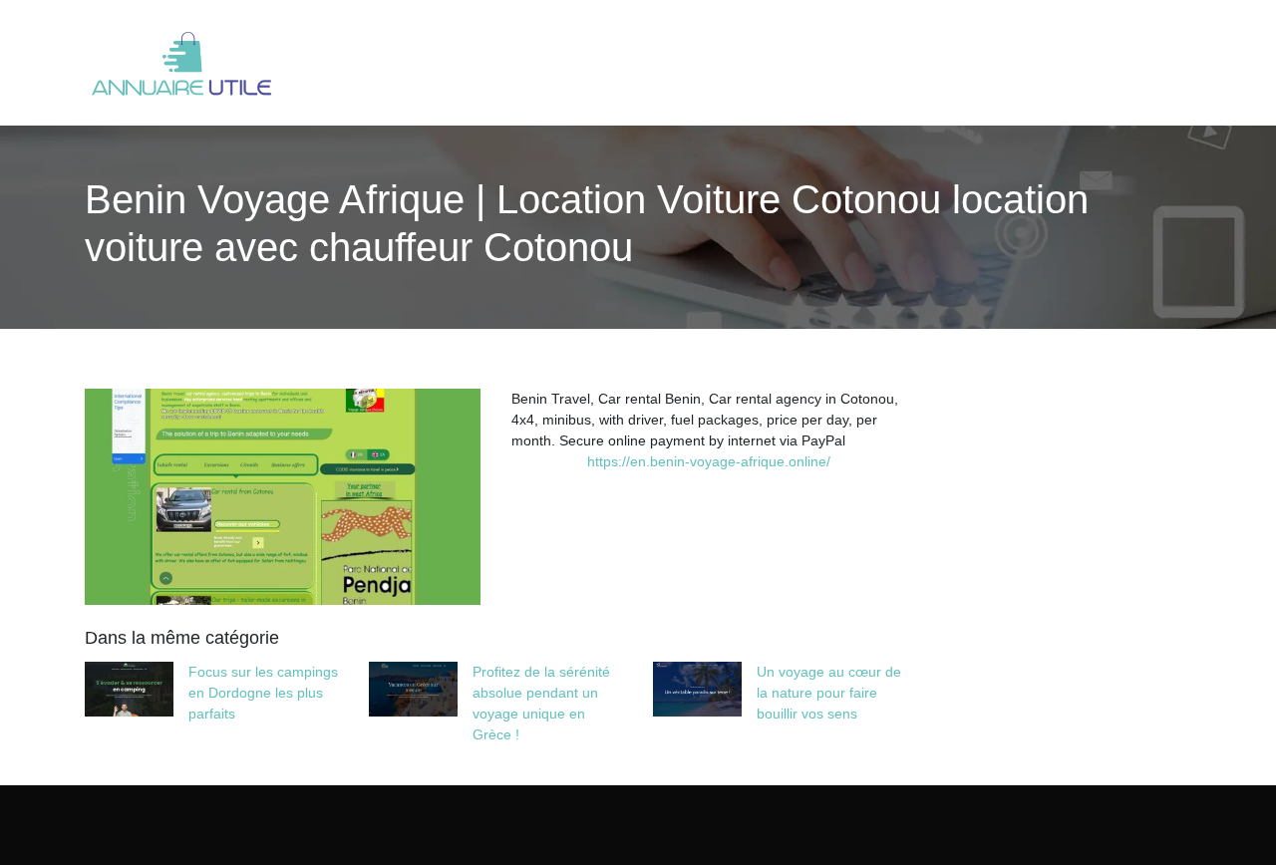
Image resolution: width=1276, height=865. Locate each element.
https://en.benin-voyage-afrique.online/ (708, 461)
